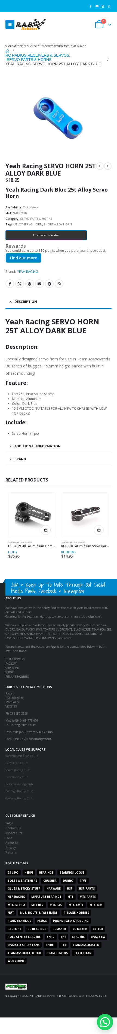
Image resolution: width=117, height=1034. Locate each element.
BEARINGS (46, 872)
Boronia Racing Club (19, 784)
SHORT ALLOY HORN (58, 224)
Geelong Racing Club (19, 798)
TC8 (63, 945)
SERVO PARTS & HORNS (36, 219)
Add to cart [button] (46, 530)
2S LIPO (13, 872)
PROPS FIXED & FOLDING (71, 921)
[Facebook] (90, 6)
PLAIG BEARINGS (19, 921)
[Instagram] (103, 6)
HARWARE (54, 888)
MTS (70, 897)
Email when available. (46, 235)
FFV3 (83, 881)
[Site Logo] (31, 24)
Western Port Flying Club (21, 756)
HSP (70, 888)
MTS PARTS (88, 897)
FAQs (9, 823)
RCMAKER (59, 929)
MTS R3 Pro (16, 905)
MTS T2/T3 (76, 905)
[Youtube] (96, 6)
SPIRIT (50, 945)
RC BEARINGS (36, 929)
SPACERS (78, 937)
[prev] (100, 166)
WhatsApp (59, 283)
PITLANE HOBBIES (76, 913)
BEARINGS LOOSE (72, 872)
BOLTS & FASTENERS (22, 881)
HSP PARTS (87, 888)
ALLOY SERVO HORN (28, 224)
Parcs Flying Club (16, 763)
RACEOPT (14, 929)
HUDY (12, 552)
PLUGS (42, 921)
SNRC (50, 937)
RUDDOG (68, 552)
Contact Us (13, 828)
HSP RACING (16, 897)
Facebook (9, 283)
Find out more (23, 257)
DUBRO (68, 881)
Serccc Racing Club (17, 770)
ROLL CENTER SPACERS (24, 937)
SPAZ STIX (98, 937)
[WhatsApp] (109, 6)
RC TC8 (98, 929)
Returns (11, 852)
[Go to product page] (32, 515)
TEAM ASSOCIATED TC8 (24, 953)
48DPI (29, 872)
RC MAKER (79, 929)
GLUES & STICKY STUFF (24, 888)
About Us (11, 843)
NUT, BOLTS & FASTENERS (38, 913)
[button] (9, 24)
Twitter (19, 283)
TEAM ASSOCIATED (86, 945)
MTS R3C (37, 905)
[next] (108, 166)
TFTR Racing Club (16, 777)
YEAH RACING (27, 271)
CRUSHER (50, 881)
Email (39, 283)
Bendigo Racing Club (19, 791)
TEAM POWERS (57, 953)
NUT (11, 913)
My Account (13, 833)
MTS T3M (96, 905)
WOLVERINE (16, 961)
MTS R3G (56, 905)
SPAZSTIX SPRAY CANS (23, 945)
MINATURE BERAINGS (46, 897)
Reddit (49, 283)
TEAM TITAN (82, 953)
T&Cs (8, 838)
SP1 (63, 937)
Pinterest (29, 283)
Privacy (10, 847)
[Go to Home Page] (7, 51)
